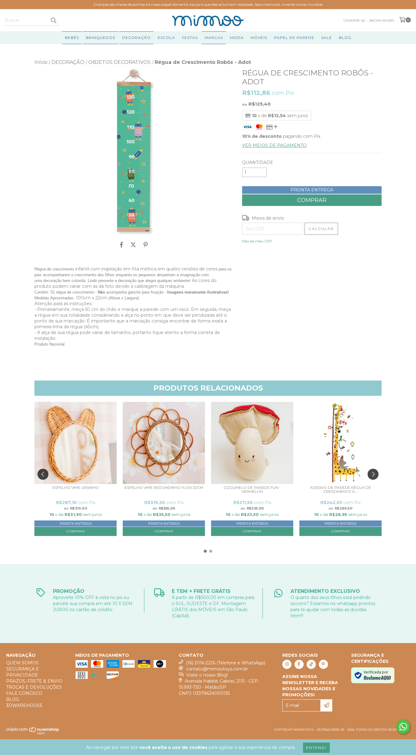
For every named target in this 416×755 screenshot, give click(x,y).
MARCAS (214, 37)
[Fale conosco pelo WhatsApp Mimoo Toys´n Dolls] (403, 727)
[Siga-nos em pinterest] (323, 664)
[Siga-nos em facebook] (299, 664)
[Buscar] (53, 20)
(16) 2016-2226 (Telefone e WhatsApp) (225, 663)
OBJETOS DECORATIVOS (119, 62)
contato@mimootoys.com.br (217, 669)
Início (41, 62)
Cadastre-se (354, 21)
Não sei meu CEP (257, 241)
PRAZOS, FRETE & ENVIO (34, 681)
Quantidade (257, 162)
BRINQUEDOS (100, 37)
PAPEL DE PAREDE (294, 37)
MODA (237, 37)
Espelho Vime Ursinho (75, 487)
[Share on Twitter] (133, 245)
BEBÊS (72, 37)
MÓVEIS (259, 37)
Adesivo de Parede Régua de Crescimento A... (340, 489)
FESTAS (190, 37)
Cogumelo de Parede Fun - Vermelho (252, 489)
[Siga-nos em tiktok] (311, 664)
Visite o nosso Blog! (207, 675)
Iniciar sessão (381, 21)
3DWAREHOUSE (24, 705)
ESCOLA (166, 37)
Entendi (316, 747)
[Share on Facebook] (121, 245)
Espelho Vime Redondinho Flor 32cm (164, 487)
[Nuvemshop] (32, 734)
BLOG (345, 37)
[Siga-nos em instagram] (286, 664)
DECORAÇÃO (136, 37)
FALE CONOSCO (24, 693)
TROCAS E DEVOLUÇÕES (34, 687)
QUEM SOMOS (22, 663)
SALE (326, 37)
